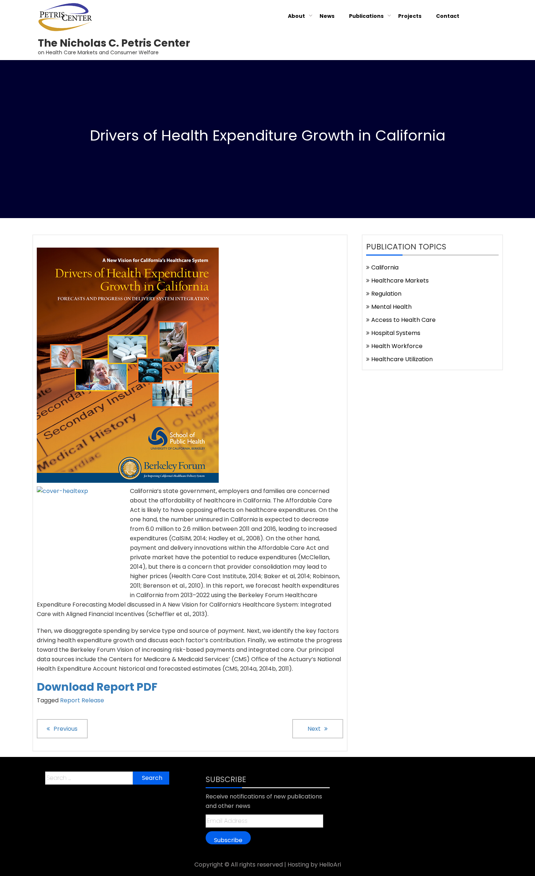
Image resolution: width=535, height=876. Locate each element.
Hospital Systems (395, 333)
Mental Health (391, 307)
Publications (366, 16)
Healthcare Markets (400, 280)
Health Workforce (397, 346)
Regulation (386, 293)
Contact (447, 16)
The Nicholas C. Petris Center (114, 43)
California (385, 267)
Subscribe (228, 840)
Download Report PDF (97, 687)
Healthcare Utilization (402, 359)
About (296, 16)
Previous (66, 729)
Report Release (82, 700)
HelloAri (330, 864)
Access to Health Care (403, 320)
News (327, 16)
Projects (409, 16)
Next (314, 729)
